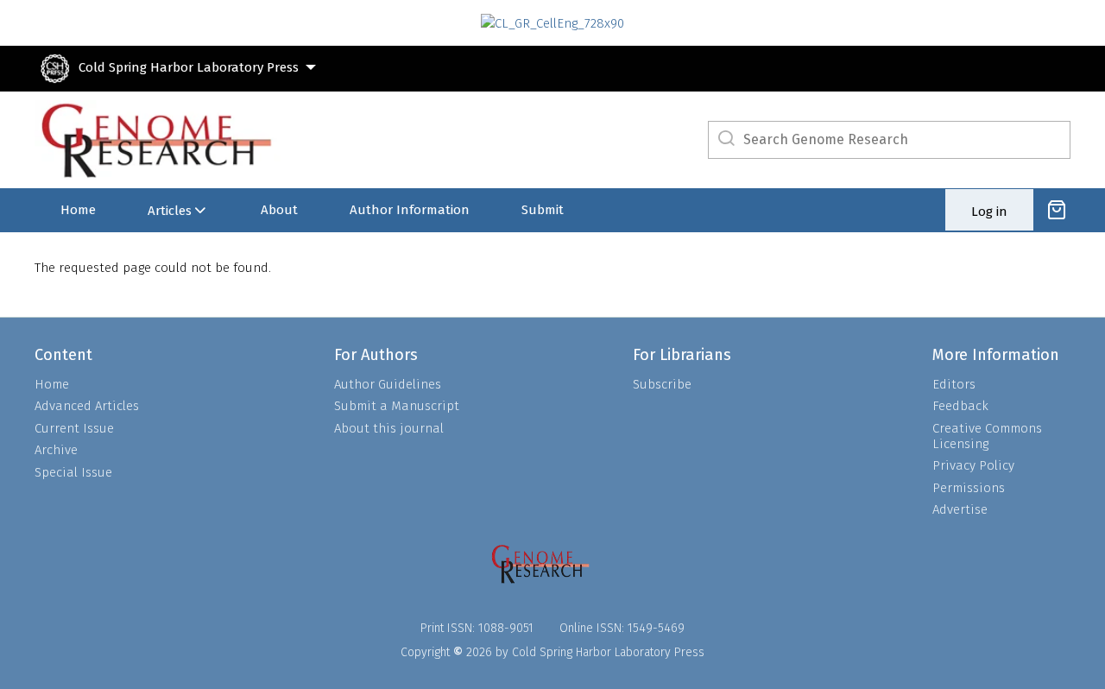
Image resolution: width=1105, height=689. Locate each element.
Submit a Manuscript (396, 406)
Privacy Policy (973, 465)
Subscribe (662, 384)
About (279, 210)
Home (78, 210)
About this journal (389, 428)
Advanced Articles (87, 406)
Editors (954, 384)
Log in (989, 211)
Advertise (960, 509)
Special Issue (73, 472)
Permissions (968, 488)
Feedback (960, 406)
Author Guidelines (387, 384)
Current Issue (74, 428)
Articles (170, 210)
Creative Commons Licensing (987, 436)
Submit (542, 210)
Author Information (410, 210)
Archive (56, 450)
